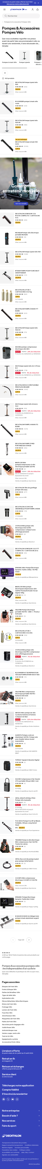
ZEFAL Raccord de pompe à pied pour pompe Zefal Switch (27, 860)
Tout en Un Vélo (7, 1036)
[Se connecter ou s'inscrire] (32, 9)
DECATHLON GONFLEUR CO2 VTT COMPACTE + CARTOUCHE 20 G (27, 549)
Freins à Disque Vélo (9, 989)
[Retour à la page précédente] (13, 939)
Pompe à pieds (24, 62)
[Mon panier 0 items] (37, 9)
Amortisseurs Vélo (8, 1016)
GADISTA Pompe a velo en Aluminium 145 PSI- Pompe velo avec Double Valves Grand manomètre (26, 738)
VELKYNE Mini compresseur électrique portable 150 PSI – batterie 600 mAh (25, 694)
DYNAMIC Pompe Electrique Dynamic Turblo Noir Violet (25, 898)
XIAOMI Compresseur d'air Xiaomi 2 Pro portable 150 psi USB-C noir (27, 780)
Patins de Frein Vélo (9, 1021)
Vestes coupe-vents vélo (11, 1033)
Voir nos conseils (21, 203)
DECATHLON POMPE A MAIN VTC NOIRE (26, 425)
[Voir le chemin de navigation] (3, 22)
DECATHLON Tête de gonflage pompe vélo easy (26, 489)
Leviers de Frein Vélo (9, 1010)
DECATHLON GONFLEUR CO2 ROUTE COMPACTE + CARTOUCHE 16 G (27, 216)
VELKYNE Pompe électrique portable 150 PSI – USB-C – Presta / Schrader (27, 612)
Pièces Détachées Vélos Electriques (15, 1001)
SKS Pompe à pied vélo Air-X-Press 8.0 (27, 367)
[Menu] (4, 9)
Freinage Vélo (7, 1007)
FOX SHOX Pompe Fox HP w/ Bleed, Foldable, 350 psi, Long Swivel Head (27, 823)
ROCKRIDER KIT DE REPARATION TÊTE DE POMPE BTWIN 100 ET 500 (27, 673)
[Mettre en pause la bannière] (35, 3)
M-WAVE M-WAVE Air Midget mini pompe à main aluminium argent (27, 917)
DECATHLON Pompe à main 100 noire (26, 143)
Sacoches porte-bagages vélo (13, 1024)
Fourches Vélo (7, 1013)
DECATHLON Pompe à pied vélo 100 (28, 252)
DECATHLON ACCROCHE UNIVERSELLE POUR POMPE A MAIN (27, 508)
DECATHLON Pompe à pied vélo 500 (26, 83)
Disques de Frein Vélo (10, 986)
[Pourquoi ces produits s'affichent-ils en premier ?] (3, 78)
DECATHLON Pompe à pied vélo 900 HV (26, 329)
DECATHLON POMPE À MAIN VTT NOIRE (26, 310)
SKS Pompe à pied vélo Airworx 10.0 (26, 405)
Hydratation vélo (8, 998)
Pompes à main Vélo (9, 62)
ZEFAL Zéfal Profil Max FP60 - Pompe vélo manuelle (25, 799)
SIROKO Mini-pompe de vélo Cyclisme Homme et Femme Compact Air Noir (25, 715)
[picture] (7, 88)
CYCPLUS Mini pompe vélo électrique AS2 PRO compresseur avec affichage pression (27, 652)
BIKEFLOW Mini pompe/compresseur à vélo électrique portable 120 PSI (25, 464)
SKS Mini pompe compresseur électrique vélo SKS (26, 348)
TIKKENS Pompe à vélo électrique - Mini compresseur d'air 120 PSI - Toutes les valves (27, 842)
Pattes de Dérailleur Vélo (11, 992)
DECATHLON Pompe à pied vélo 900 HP (26, 121)
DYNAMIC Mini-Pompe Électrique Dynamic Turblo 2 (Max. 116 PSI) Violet (27, 570)
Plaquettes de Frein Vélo (11, 1019)
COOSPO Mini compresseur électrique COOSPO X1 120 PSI (26, 879)
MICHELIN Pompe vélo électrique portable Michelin (27, 234)
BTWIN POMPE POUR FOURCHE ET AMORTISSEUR (27, 272)
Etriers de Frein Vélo (9, 1004)
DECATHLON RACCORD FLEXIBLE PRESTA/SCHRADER (27, 386)
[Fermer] (38, 3)
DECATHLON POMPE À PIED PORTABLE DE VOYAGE (24, 444)
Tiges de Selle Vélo (9, 995)
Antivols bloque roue (9, 1030)
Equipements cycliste (10, 1039)
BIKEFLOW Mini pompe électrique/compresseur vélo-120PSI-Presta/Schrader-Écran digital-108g (26, 590)
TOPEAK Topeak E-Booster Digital (27, 760)
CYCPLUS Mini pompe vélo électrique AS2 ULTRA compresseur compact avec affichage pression (25, 529)
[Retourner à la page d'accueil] (18, 9)
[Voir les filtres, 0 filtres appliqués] (5, 73)
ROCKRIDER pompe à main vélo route (26, 102)
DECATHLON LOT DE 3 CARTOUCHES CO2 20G (23, 632)
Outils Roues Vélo (8, 1027)
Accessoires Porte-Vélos (11, 1042)
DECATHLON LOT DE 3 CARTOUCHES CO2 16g (23, 291)
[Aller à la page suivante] (29, 939)
